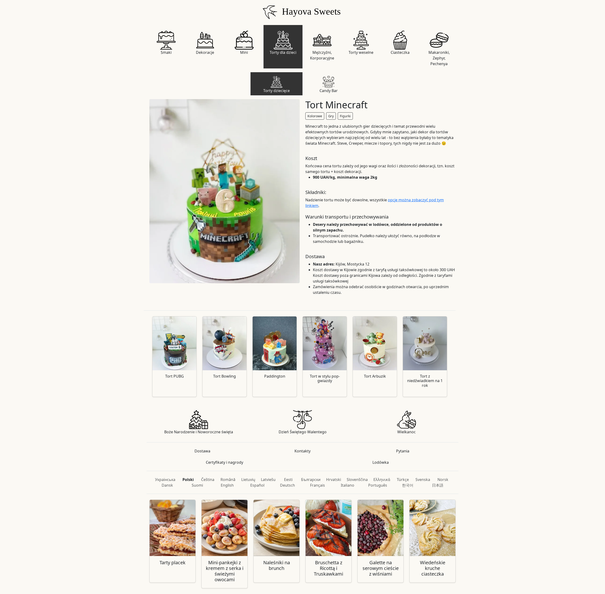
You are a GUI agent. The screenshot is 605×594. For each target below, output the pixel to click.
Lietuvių (248, 479)
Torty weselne (361, 52)
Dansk (167, 485)
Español (257, 485)
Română (227, 479)
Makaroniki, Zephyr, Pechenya (439, 58)
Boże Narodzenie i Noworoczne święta (198, 431)
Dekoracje (205, 52)
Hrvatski (333, 479)
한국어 (407, 485)
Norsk (442, 479)
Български (310, 479)
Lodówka (380, 462)
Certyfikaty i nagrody (224, 462)
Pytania (402, 451)
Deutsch (287, 485)
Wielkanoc (406, 431)
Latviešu (268, 479)
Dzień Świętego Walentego (303, 431)
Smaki (166, 52)
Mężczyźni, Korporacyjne (322, 55)
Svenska (422, 479)
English (227, 485)
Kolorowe (314, 116)
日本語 (437, 485)
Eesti (288, 479)
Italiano (347, 485)
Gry (331, 116)
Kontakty (302, 451)
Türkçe (403, 479)
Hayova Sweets (310, 11)
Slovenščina (357, 479)
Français (317, 485)
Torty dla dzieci (283, 52)
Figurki (345, 116)
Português (377, 485)
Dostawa (202, 451)
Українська (165, 479)
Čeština (207, 479)
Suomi (197, 485)
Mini (244, 52)
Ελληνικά (381, 479)
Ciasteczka (400, 52)
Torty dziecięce (276, 90)
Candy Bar (329, 90)
